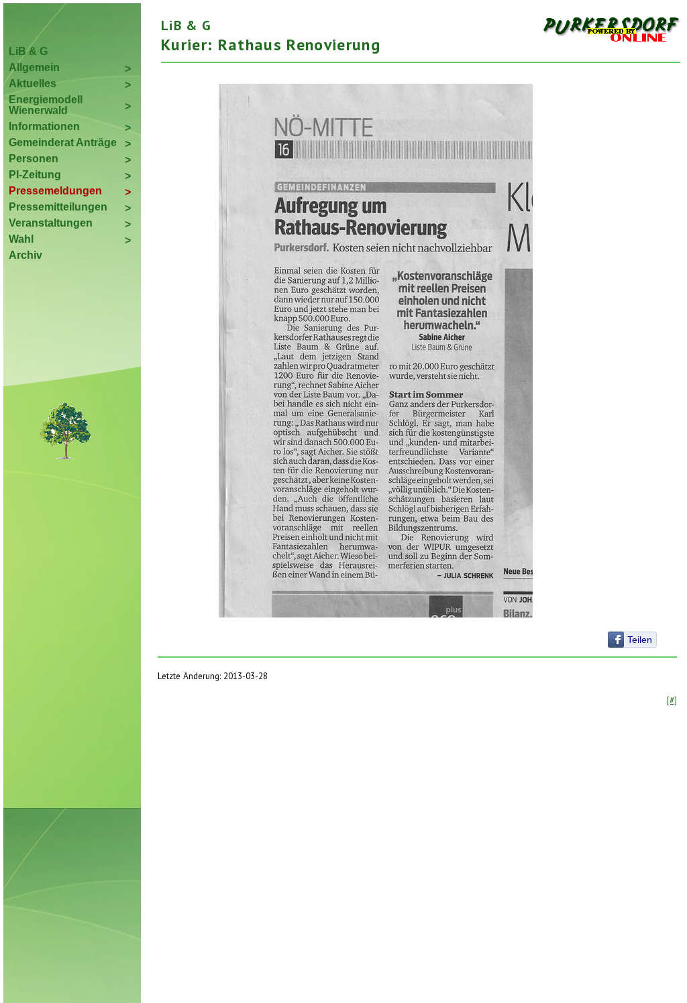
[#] (672, 700)
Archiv (25, 255)
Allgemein (34, 67)
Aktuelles (32, 83)
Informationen (44, 126)
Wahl (21, 239)
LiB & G (28, 51)
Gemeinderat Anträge (63, 142)
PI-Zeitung (35, 174)
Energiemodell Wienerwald (46, 105)
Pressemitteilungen (58, 207)
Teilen (639, 639)
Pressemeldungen (55, 190)
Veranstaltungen (51, 223)
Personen (33, 158)
